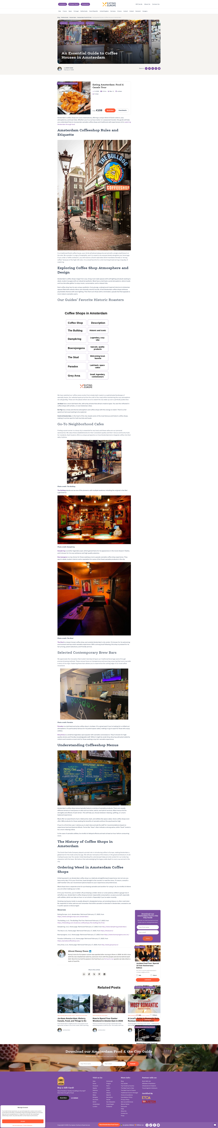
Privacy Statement (27, 1125)
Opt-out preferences (17, 1125)
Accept (23, 1121)
